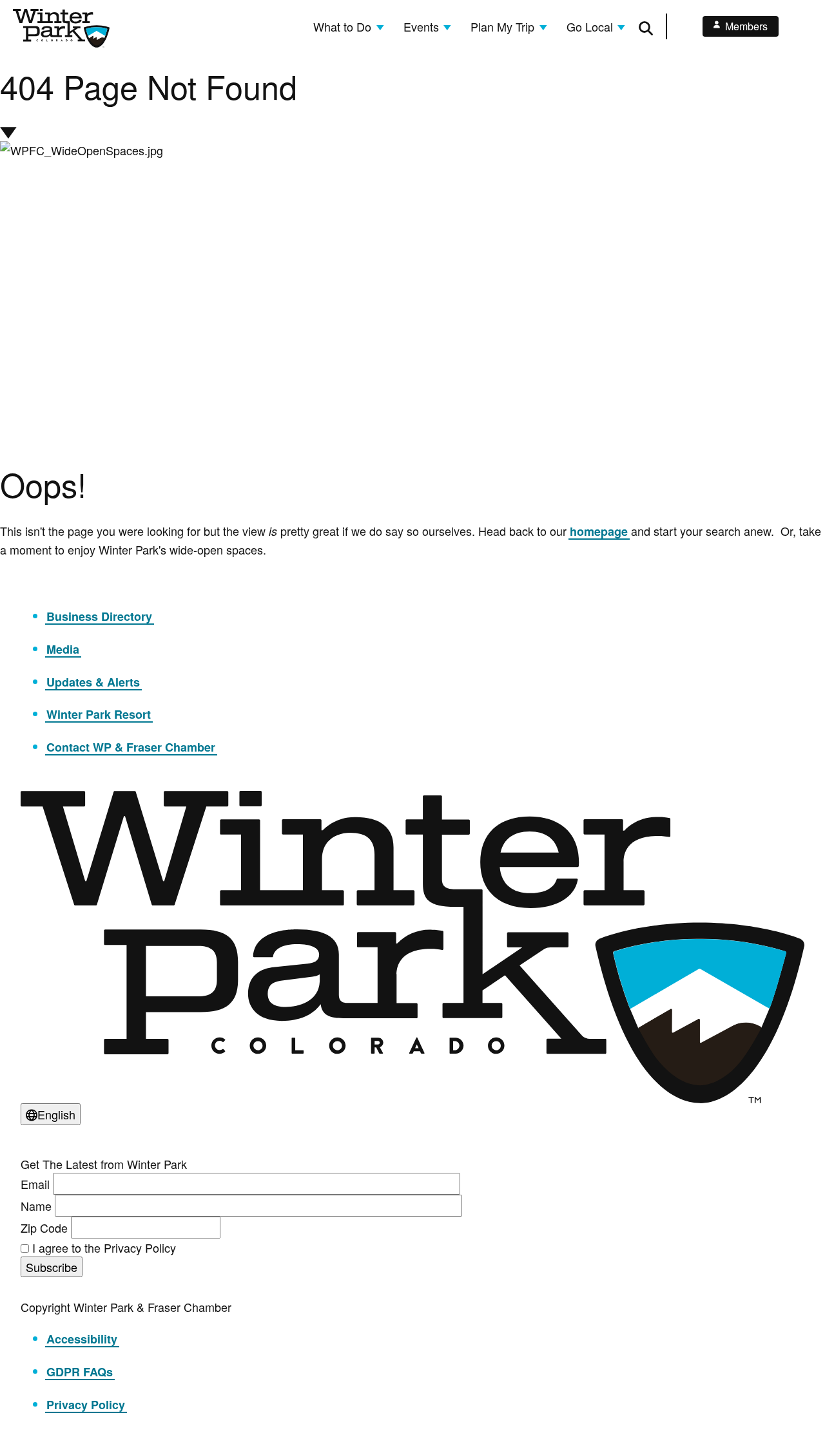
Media (62, 649)
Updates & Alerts (93, 682)
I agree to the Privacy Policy (104, 1247)
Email (35, 1183)
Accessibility (81, 1339)
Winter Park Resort (98, 714)
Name (36, 1205)
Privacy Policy (85, 1404)
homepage (599, 531)
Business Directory (99, 616)
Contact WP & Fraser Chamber (130, 747)
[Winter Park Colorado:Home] (61, 28)
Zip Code (44, 1227)
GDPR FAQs (79, 1371)
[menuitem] (348, 26)
